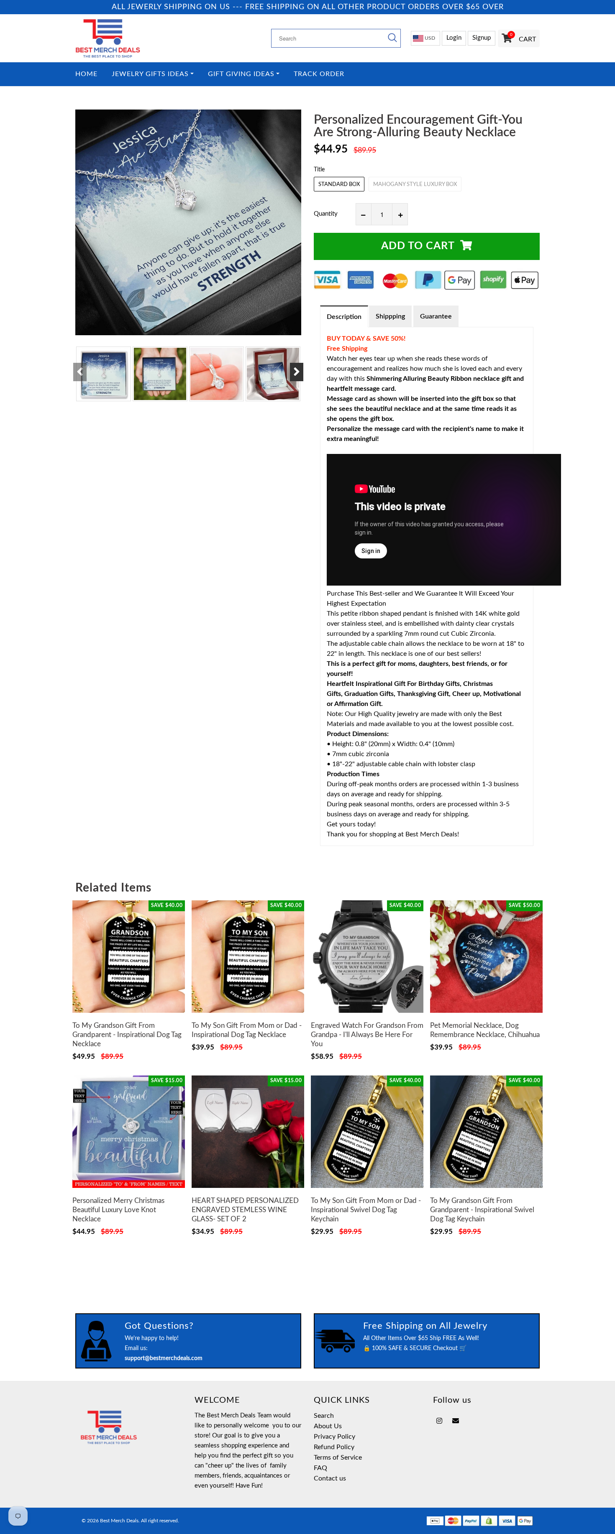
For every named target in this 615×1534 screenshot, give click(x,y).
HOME (86, 74)
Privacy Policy (334, 1436)
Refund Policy (334, 1447)
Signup (481, 38)
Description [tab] (344, 316)
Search (324, 1415)
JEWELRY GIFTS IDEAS (150, 74)
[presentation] (80, 372)
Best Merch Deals (119, 1520)
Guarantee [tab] (436, 316)
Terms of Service (338, 1457)
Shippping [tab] (390, 316)
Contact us (330, 1478)
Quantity (326, 214)
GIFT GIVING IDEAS (241, 74)
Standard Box (339, 184)
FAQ (320, 1468)
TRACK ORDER (319, 74)
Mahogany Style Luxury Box (415, 184)
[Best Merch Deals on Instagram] (439, 1421)
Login (453, 38)
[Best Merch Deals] (128, 38)
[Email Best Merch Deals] (455, 1421)
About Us (328, 1426)
